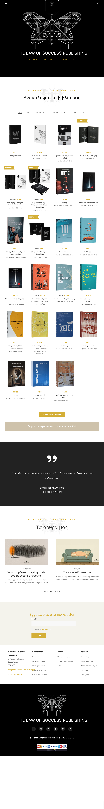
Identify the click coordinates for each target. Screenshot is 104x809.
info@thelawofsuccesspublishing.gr (21, 670)
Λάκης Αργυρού (41, 398)
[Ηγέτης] (64, 182)
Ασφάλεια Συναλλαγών (89, 666)
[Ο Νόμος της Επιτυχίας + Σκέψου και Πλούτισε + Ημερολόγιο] (39, 182)
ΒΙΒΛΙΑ (75, 60)
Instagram (41, 729)
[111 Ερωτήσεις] (64, 231)
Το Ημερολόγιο (15, 156)
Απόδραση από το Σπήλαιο (88, 203)
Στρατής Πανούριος (90, 255)
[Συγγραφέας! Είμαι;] (15, 325)
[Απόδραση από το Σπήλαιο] (88, 182)
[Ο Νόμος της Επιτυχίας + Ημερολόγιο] (39, 231)
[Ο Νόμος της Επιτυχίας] (88, 135)
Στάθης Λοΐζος (40, 304)
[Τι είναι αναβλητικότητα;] (77, 552)
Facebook (34, 729)
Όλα (20, 112)
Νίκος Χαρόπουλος (90, 349)
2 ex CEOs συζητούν (39, 299)
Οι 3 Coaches (88, 252)
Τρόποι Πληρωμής (87, 657)
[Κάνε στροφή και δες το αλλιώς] (88, 278)
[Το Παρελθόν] (15, 374)
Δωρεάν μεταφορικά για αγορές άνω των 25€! (52, 426)
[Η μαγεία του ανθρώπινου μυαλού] (64, 135)
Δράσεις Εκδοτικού (38, 666)
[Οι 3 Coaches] (88, 231)
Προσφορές (59, 112)
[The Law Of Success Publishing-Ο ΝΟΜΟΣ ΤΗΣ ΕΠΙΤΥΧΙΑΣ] (52, 3)
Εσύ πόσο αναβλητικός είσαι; (64, 299)
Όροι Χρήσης (85, 675)
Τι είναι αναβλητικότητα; (77, 572)
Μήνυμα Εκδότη (37, 657)
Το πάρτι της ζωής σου (40, 346)
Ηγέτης (64, 203)
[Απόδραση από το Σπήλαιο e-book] (15, 278)
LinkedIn (56, 729)
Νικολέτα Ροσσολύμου (17, 398)
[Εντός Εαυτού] (39, 374)
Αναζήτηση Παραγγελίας (65, 661)
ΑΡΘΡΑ (64, 60)
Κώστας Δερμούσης (41, 302)
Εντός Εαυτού (40, 395)
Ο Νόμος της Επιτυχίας (88, 156)
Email (34, 619)
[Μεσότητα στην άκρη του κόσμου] (64, 374)
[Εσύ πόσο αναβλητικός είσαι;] (64, 278)
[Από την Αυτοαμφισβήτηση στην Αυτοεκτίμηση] (15, 231)
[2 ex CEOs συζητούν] (39, 278)
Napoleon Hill (41, 159)
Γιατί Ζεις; (64, 346)
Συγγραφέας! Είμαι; (15, 346)
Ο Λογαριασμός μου (63, 657)
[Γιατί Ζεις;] (64, 325)
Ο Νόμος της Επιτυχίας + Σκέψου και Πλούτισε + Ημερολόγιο (40, 205)
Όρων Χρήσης (47, 629)
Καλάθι (59, 666)
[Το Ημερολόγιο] (15, 135)
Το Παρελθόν (15, 395)
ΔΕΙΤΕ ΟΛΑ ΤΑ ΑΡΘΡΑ (52, 591)
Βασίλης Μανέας (66, 161)
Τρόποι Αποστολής (87, 661)
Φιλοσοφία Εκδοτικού (39, 661)
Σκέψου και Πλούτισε (40, 156)
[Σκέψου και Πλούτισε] (39, 135)
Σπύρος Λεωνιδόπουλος (65, 206)
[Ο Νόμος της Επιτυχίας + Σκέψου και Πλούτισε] (15, 182)
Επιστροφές (85, 670)
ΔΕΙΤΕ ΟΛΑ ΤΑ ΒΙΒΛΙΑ (53, 414)
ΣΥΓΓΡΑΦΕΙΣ (50, 60)
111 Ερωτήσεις (64, 252)
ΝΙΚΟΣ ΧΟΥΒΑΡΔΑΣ (90, 304)
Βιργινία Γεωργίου (17, 349)
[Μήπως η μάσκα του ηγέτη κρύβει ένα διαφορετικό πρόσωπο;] (26, 552)
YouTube (48, 729)
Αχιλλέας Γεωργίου (65, 349)
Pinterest (63, 729)
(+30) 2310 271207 (15, 674)
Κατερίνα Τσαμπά (15, 351)
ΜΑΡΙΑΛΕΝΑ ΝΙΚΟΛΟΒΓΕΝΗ (17, 257)
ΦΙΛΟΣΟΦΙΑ (34, 60)
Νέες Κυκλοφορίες (37, 112)
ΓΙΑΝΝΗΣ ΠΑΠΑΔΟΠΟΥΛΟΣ (65, 400)
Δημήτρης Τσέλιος (90, 206)
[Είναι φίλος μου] (88, 325)
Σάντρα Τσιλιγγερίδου (65, 302)
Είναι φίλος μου (88, 346)
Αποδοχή (43, 629)
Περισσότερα (77, 112)
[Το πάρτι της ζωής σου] (39, 325)
